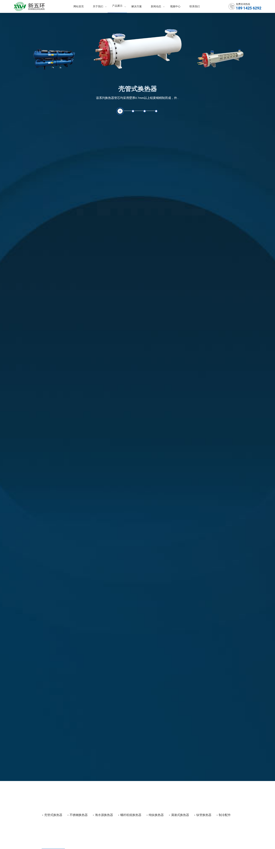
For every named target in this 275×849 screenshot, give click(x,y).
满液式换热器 (180, 815)
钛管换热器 (203, 815)
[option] (137, 60)
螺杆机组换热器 (130, 815)
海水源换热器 (104, 815)
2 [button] (133, 111)
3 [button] (144, 111)
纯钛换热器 (156, 815)
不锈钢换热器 (79, 815)
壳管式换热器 (137, 88)
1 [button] (120, 111)
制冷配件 (225, 815)
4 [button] (156, 111)
